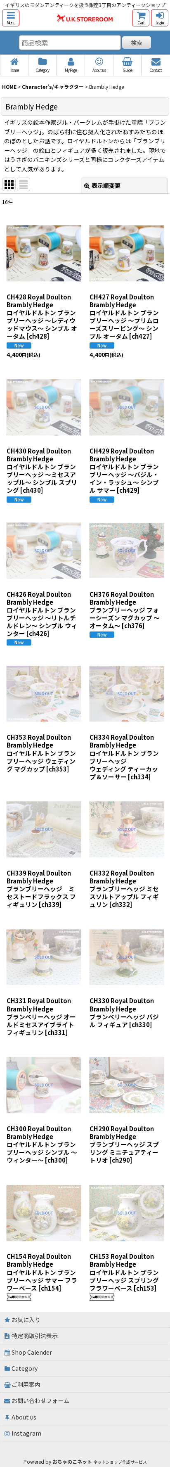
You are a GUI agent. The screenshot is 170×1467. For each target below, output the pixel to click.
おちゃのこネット (72, 1461)
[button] (10, 17)
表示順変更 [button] (106, 185)
